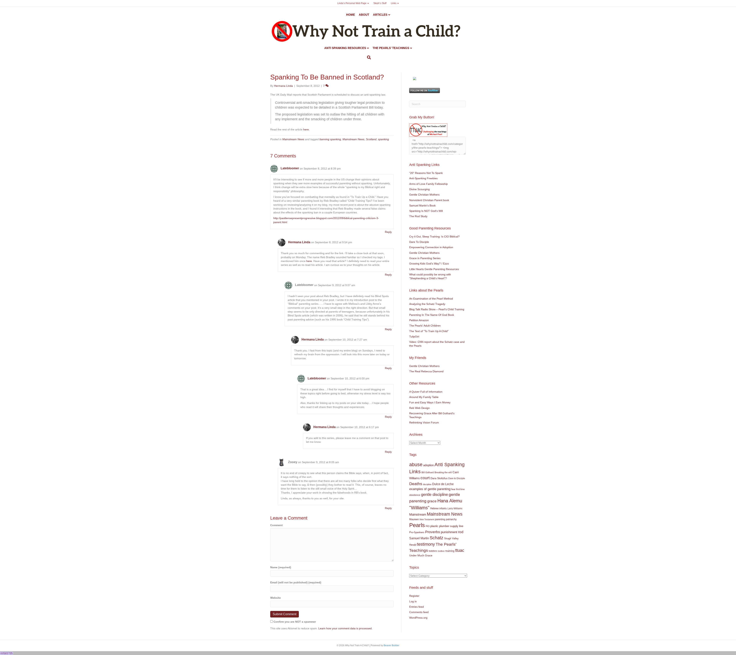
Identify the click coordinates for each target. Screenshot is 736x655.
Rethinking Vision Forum (424, 422)
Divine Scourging (419, 189)
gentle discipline (434, 494)
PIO (428, 526)
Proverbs (432, 532)
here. (306, 129)
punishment (449, 532)
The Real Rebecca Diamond (426, 371)
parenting (440, 519)
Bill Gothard (427, 472)
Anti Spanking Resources (345, 48)
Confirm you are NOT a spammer (294, 621)
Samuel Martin (419, 538)
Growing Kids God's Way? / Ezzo (429, 263)
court (425, 478)
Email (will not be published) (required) (295, 582)
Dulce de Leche (443, 484)
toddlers (433, 551)
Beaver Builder (391, 645)
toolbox (441, 551)
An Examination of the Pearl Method (431, 298)
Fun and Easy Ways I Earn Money (429, 402)
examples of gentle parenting (429, 489)
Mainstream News (293, 139)
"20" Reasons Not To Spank (426, 172)
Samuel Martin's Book (422, 205)
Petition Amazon (419, 320)
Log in (413, 601)
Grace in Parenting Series (424, 258)
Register (414, 595)
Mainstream (417, 514)
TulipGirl (414, 336)
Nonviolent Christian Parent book (429, 200)
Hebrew (434, 508)
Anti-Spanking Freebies (423, 178)
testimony (426, 544)
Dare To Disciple (419, 241)
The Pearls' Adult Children (425, 325)
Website (275, 597)
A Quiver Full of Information (425, 391)
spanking (383, 139)
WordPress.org (418, 617)
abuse (415, 464)
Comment (276, 525)
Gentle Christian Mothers (424, 194)
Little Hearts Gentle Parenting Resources (434, 269)
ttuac (459, 550)
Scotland (371, 139)
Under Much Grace (420, 555)
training (449, 550)
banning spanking (330, 139)
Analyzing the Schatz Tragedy (427, 303)
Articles (380, 14)
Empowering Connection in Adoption (431, 247)
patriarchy (451, 519)
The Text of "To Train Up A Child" (429, 331)
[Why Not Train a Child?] (414, 78)
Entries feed (416, 606)
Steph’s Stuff (379, 3)
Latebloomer (290, 168)
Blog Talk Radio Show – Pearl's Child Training (436, 309)
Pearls (417, 525)
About (364, 14)
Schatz (436, 537)
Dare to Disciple (456, 478)
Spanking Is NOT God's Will (426, 210)
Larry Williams (455, 508)
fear (453, 489)
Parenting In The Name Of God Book (431, 314)
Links (393, 3)
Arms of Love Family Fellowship (428, 183)
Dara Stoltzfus (439, 478)
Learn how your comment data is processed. (345, 628)
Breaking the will (443, 472)
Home (350, 14)
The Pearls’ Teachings (391, 48)
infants (443, 508)
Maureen (414, 519)
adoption (428, 465)
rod (460, 532)
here (309, 261)
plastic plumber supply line (446, 526)
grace (432, 501)
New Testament (427, 519)
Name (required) (280, 567)
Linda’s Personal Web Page (351, 3)
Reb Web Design (419, 407)
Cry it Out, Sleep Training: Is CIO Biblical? (434, 236)
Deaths (415, 483)
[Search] (368, 57)
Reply (388, 231)
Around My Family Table (424, 397)
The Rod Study (418, 216)
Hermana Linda (299, 242)
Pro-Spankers (416, 532)
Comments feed (419, 612)
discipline (427, 484)
